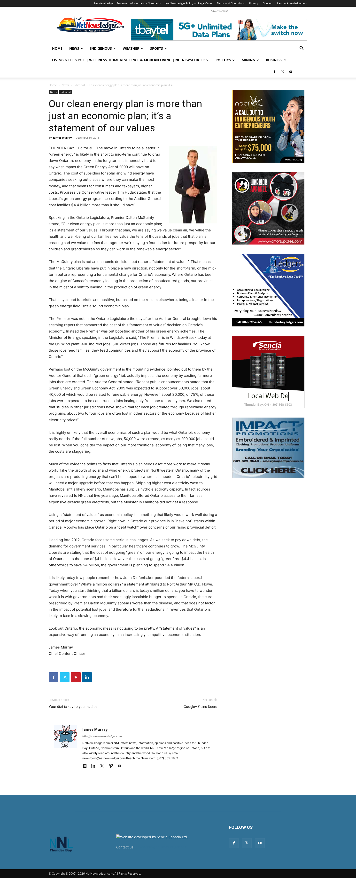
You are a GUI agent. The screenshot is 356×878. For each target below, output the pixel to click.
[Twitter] (282, 72)
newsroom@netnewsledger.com (161, 847)
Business (274, 60)
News (74, 48)
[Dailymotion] (86, 766)
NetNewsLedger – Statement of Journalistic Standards (127, 3)
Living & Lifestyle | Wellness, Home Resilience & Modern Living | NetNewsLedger (128, 60)
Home (57, 48)
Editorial (79, 85)
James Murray (62, 137)
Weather (131, 48)
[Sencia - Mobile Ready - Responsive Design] (268, 372)
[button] (301, 49)
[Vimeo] (112, 766)
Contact (267, 3)
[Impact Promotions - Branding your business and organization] (268, 448)
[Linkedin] (87, 677)
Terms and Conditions (231, 3)
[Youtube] (290, 72)
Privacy (253, 3)
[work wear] (268, 208)
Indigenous (101, 48)
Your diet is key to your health (73, 706)
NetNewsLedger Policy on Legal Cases (188, 3)
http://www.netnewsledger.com (102, 736)
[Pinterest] (76, 677)
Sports (156, 48)
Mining (248, 60)
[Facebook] (274, 72)
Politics (223, 60)
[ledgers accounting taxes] (268, 290)
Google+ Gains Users (200, 706)
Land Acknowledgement (292, 3)
